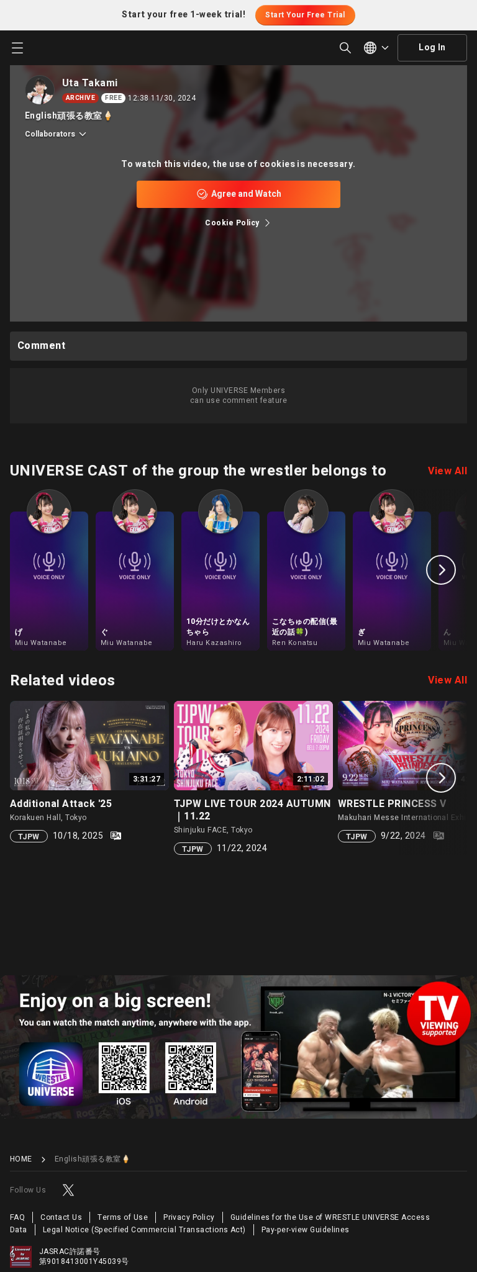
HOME (21, 1159)
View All (447, 471)
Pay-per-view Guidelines (305, 1229)
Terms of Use (123, 1217)
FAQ (17, 1217)
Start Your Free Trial (305, 14)
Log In (432, 47)
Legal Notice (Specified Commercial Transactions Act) (144, 1229)
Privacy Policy (189, 1217)
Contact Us (61, 1217)
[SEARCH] (345, 47)
